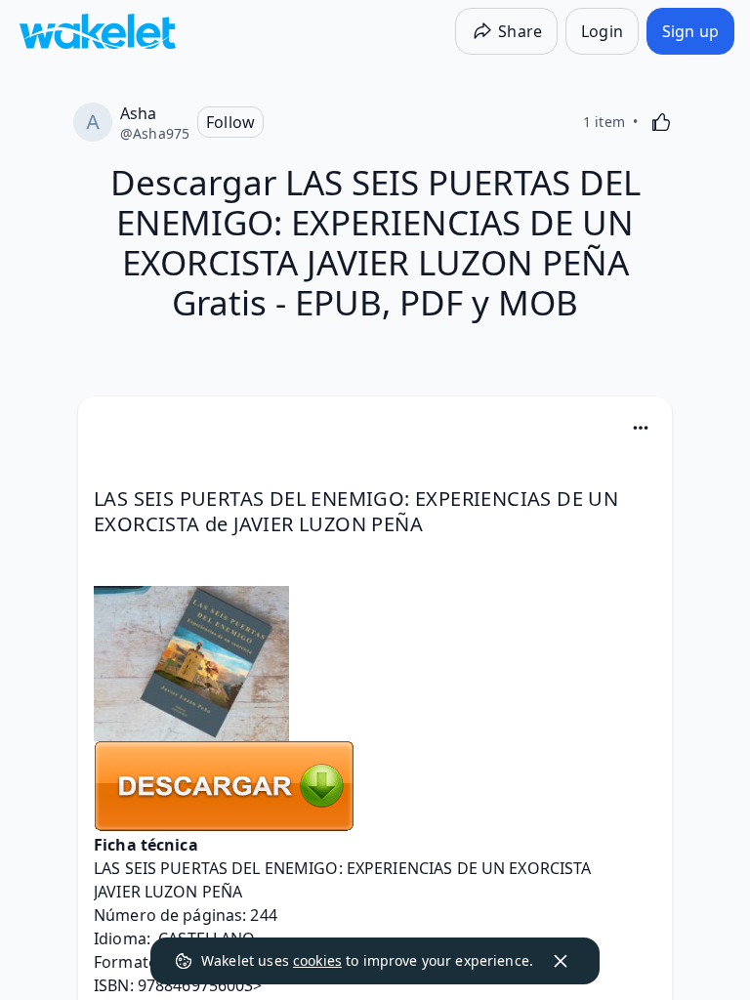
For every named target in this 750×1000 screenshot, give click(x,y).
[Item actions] (640, 427)
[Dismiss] (560, 961)
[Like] (661, 122)
